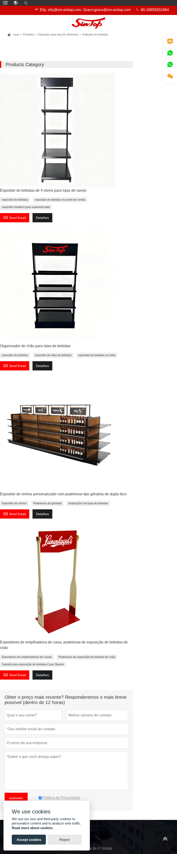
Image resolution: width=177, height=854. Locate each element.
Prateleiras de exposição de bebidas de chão (87, 657)
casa (13, 34)
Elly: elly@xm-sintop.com (60, 10)
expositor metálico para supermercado (26, 207)
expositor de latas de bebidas (53, 355)
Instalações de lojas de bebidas (88, 503)
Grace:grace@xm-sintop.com (107, 10)
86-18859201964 (155, 10)
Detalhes (42, 218)
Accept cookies (29, 840)
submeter (16, 798)
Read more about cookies (32, 828)
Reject (64, 840)
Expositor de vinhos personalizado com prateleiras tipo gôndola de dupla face (63, 494)
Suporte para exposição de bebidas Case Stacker (33, 664)
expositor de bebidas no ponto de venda (60, 199)
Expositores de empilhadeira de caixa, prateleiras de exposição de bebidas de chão (64, 645)
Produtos (28, 34)
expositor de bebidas (15, 199)
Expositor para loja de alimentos (58, 34)
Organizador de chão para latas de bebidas (35, 346)
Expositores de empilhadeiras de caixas (27, 657)
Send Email (14, 217)
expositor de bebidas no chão (96, 355)
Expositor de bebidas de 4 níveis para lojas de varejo (43, 190)
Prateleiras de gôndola (47, 503)
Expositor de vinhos (14, 503)
